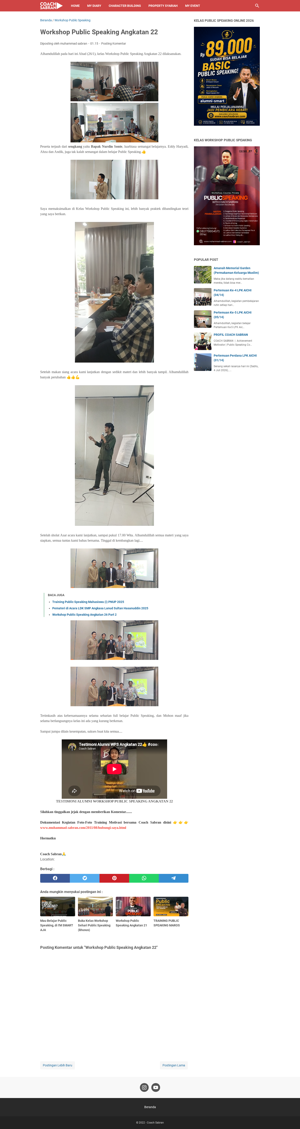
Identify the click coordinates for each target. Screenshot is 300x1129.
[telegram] (173, 878)
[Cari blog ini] (257, 5)
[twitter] (84, 878)
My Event (192, 5)
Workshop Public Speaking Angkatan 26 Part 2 (84, 614)
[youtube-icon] (155, 1087)
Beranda (150, 1107)
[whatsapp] (144, 878)
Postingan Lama (174, 1065)
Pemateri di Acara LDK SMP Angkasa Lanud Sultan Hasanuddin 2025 (100, 608)
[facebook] (55, 878)
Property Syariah (163, 5)
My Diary (94, 5)
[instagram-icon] (144, 1087)
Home (75, 5)
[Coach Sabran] (51, 5)
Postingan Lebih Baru (57, 1065)
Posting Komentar (113, 43)
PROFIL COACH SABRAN (231, 334)
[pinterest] (114, 878)
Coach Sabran (155, 1122)
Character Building (125, 5)
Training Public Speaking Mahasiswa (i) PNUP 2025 (88, 602)
